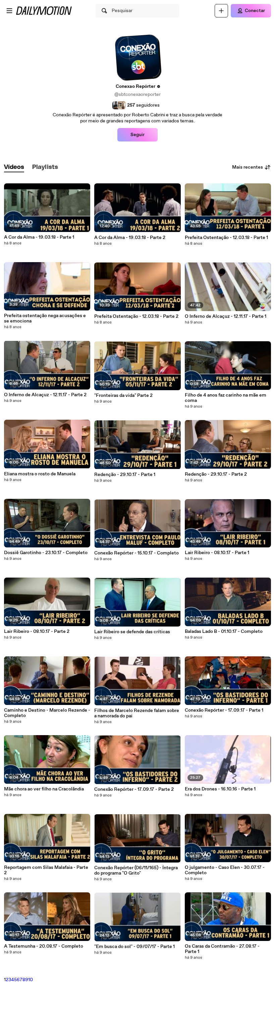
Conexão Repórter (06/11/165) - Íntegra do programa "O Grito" (136, 870)
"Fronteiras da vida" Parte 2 (123, 395)
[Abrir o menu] (9, 10)
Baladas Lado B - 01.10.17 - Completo (224, 631)
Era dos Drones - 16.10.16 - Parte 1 (220, 789)
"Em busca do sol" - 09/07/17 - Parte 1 (134, 946)
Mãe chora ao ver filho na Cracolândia (44, 789)
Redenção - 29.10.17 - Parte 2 (216, 474)
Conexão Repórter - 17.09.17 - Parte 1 (224, 710)
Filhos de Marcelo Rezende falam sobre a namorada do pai (136, 713)
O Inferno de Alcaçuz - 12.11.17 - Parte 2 (45, 395)
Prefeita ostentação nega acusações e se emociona (45, 318)
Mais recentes (247, 167)
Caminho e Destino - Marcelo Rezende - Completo (47, 713)
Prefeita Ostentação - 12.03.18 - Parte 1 (226, 237)
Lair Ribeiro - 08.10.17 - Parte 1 (217, 552)
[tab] (14, 167)
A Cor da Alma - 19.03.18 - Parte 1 (39, 237)
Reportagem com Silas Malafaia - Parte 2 (46, 870)
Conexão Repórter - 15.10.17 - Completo (136, 553)
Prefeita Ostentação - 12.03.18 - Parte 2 (136, 316)
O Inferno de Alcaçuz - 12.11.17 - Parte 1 (225, 316)
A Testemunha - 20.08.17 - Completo (43, 946)
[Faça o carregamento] (221, 10)
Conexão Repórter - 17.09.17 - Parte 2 (134, 789)
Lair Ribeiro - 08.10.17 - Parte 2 (36, 631)
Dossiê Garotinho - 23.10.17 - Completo (46, 552)
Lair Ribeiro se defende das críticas (132, 632)
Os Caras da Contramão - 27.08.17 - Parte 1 (222, 949)
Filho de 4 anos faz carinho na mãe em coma (225, 398)
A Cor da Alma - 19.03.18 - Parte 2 (129, 237)
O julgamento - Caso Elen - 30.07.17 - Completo (225, 870)
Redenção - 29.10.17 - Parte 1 (124, 474)
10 (30, 980)
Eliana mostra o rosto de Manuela (39, 474)
